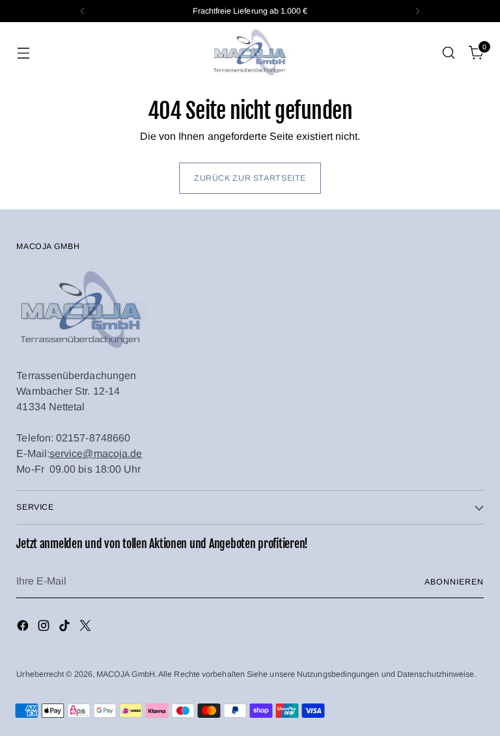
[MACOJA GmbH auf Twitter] (86, 628)
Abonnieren (453, 581)
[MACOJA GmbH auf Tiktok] (66, 628)
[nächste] (417, 11)
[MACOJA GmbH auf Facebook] (24, 628)
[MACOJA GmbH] (250, 52)
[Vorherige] (82, 11)
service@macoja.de (95, 453)
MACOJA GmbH (125, 674)
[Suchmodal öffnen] (449, 53)
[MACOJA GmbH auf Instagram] (45, 628)
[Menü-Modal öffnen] (23, 53)
